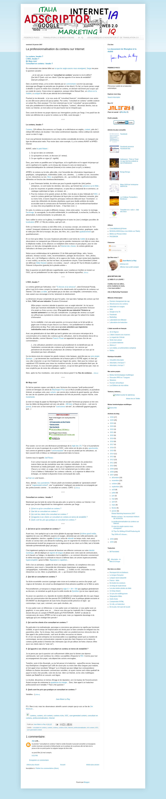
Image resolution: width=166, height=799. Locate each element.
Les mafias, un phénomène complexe (123, 348)
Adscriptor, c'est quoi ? (117, 363)
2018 (112, 441)
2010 (112, 466)
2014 (112, 454)
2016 (112, 447)
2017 (112, 444)
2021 (112, 432)
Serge (89, 68)
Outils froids (114, 599)
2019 (112, 438)
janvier (114, 511)
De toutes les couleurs (117, 583)
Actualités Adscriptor (117, 360)
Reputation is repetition (58, 560)
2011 (112, 463)
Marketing (113, 317)
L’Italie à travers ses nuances (120, 335)
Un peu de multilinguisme (119, 594)
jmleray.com (124, 264)
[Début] (86, 272)
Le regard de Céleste (117, 337)
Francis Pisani (58, 338)
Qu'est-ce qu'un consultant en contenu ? (46, 509)
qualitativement (85, 232)
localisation (30, 222)
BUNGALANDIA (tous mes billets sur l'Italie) (125, 231)
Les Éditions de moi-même (119, 385)
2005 (112, 542)
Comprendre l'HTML (117, 601)
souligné (37, 93)
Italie (111, 309)
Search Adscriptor (114, 97)
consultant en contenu (40, 727)
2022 (112, 429)
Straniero (113, 380)
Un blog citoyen (115, 591)
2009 (112, 469)
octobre (114, 484)
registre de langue (56, 553)
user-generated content (78, 716)
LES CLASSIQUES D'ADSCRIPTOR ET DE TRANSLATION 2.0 (113, 37)
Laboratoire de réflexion (118, 320)
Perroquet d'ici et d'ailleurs (119, 572)
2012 (112, 460)
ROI (81, 656)
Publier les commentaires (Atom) (47, 768)
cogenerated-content (39, 485)
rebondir (71, 538)
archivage (30, 212)
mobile (82, 239)
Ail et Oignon (114, 332)
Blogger (86, 782)
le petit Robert (42, 149)
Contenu (29, 129)
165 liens (69, 404)
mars (114, 505)
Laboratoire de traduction (118, 322)
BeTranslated (114, 551)
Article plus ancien (92, 765)
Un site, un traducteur (117, 604)
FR (122, 112)
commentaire (71, 84)
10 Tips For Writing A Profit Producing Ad (126, 531)
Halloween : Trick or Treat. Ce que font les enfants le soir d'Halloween (129, 161)
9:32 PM (35, 756)
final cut (31, 478)
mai (113, 499)
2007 (112, 475)
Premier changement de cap (120, 301)
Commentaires (116, 250)
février (114, 508)
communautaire (57, 451)
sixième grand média (88, 534)
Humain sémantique (117, 383)
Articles (113, 246)
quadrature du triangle (59, 682)
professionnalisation (40, 718)
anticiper (57, 538)
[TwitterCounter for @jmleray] (124, 395)
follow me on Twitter (133, 399)
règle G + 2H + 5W (70, 589)
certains (53, 392)
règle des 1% (77, 446)
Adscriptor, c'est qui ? (117, 365)
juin (113, 496)
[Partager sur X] (66, 724)
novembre (115, 480)
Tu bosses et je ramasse (66, 287)
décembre (115, 477)
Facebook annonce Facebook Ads (127, 147)
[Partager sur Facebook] (68, 724)
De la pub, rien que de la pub (120, 607)
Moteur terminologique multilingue (122, 375)
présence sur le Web (90, 186)
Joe (33, 741)
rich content (48, 716)
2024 (112, 423)
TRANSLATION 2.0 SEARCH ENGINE (58, 37)
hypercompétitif (31, 560)
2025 (112, 420)
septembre (116, 487)
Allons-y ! (113, 345)
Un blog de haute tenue (118, 586)
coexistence (60, 407)
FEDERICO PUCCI (31, 37)
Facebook (123, 134)
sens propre (95, 356)
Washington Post (58, 390)
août (113, 490)
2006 (112, 539)
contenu (33, 716)
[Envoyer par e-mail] (61, 724)
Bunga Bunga (125, 172)
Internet (52, 718)
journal (28, 407)
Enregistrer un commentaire (39, 760)
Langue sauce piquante (118, 578)
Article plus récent (33, 765)
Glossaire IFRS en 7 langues (120, 377)
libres (49, 177)
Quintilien (75, 591)
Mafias (112, 350)
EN (124, 112)
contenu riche (59, 716)
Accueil (62, 765)
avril (113, 502)
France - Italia (114, 580)
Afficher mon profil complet (129, 267)
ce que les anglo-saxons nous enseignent (70, 68)
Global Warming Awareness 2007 (123, 513)
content (87, 129)
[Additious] (28, 716)
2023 (112, 426)
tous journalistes (43, 483)
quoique (29, 358)
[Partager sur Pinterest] (71, 724)
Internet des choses (68, 246)
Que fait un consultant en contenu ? (44, 511)
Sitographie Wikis (116, 596)
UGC (96, 194)
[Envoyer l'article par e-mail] (56, 724)
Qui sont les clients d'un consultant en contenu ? (49, 514)
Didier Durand (41, 263)
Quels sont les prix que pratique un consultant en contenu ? (53, 520)
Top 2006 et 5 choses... (120, 534)
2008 (112, 472)
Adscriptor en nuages (117, 307)
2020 (112, 435)
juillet (114, 493)
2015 (112, 450)
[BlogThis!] (63, 724)
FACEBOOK (114, 236)
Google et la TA (115, 312)
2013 (112, 457)
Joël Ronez (49, 458)
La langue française (117, 575)
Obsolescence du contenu (119, 304)
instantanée (30, 397)
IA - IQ (80, 37)
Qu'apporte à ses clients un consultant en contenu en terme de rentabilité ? (59, 517)
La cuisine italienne (116, 343)
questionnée (93, 448)
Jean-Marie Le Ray (63, 699)
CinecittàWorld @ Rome (118, 228)
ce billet (44, 292)
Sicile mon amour (116, 340)
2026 (112, 417)
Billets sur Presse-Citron (118, 234)
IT (127, 112)
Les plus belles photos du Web (120, 588)
